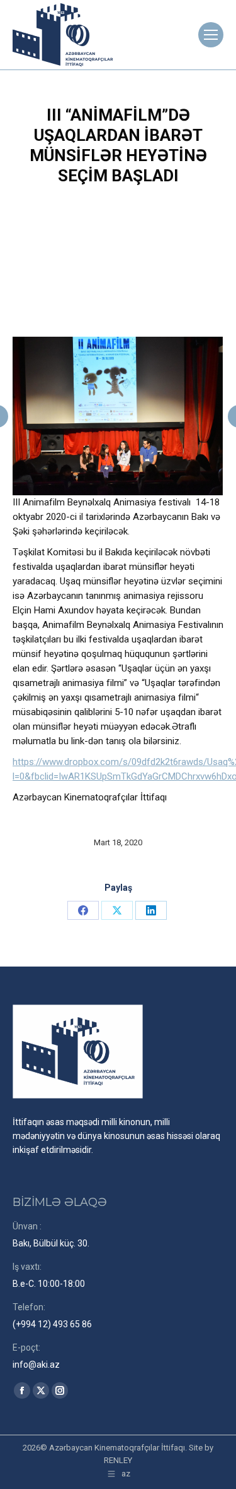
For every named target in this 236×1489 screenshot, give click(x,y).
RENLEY (118, 1460)
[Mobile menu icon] (210, 34)
